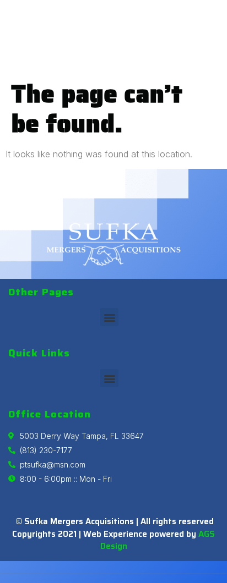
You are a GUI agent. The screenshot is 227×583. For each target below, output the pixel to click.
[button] (109, 317)
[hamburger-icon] (213, 37)
